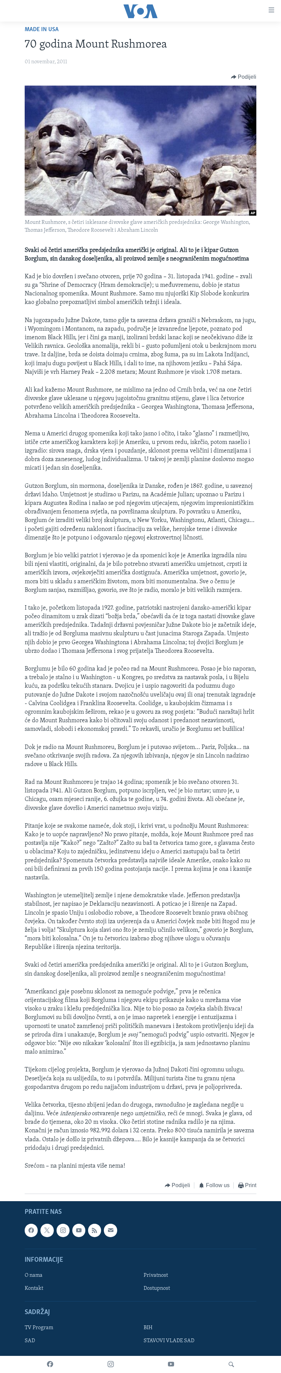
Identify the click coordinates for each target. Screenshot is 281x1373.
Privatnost (156, 1275)
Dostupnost (157, 1288)
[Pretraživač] (231, 1364)
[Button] (244, 77)
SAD (30, 1341)
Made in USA (42, 30)
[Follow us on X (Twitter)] (46, 1230)
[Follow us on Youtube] (78, 1230)
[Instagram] (110, 1364)
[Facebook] (50, 1364)
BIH (148, 1328)
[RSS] (94, 1230)
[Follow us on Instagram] (63, 1230)
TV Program (39, 1328)
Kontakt (34, 1288)
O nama (33, 1275)
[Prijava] (110, 1230)
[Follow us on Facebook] (31, 1230)
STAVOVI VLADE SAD (169, 1341)
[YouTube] (171, 1364)
